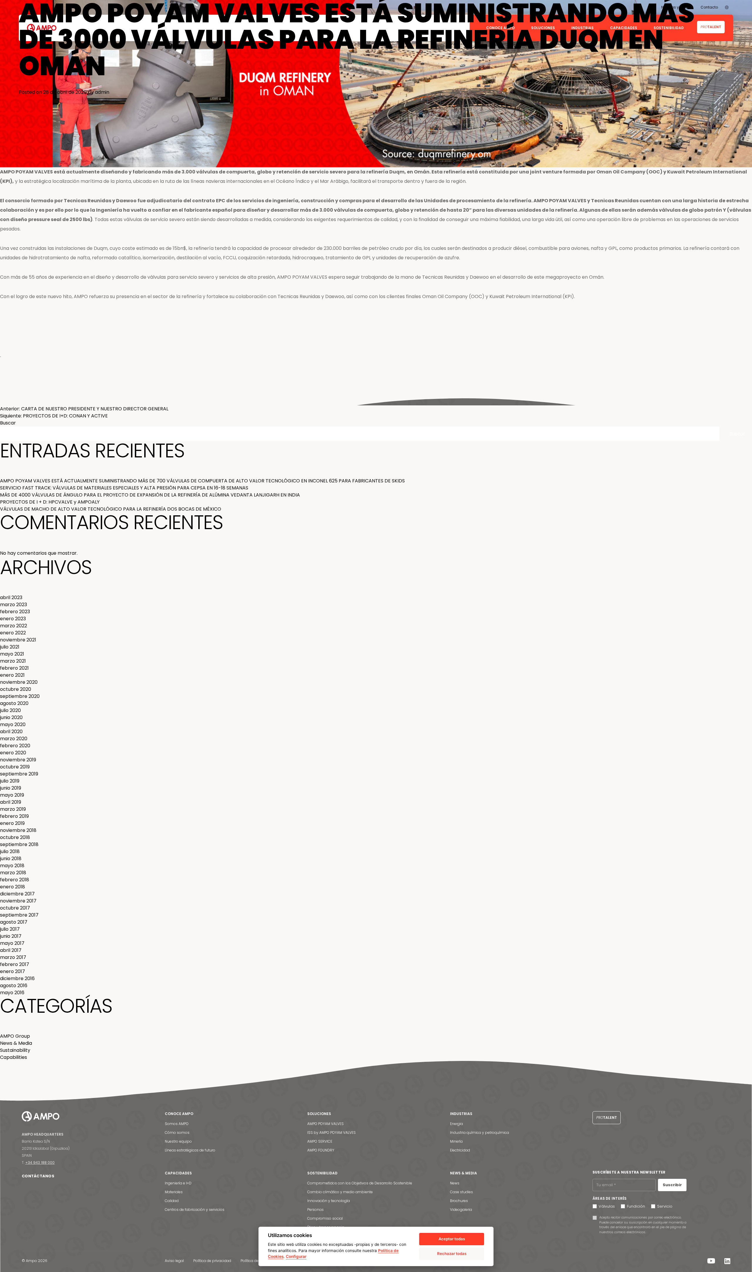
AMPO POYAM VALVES (325, 1123)
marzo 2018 (13, 872)
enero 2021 (12, 675)
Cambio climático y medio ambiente (340, 1191)
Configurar (296, 1256)
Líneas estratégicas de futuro (190, 1150)
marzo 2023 (13, 604)
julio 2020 (10, 710)
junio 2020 (11, 717)
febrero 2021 (14, 668)
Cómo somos (177, 1132)
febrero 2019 (14, 816)
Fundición (636, 1206)
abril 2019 (10, 802)
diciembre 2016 (17, 978)
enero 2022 (13, 632)
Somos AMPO (177, 1123)
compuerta (230, 401)
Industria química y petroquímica (479, 1132)
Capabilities (13, 1057)
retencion (259, 401)
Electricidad (460, 1150)
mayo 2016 (12, 992)
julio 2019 (9, 781)
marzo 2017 (13, 957)
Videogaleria (461, 1209)
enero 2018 (12, 886)
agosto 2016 (13, 985)
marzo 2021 (13, 661)
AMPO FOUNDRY (320, 1150)
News (454, 1183)
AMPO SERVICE (319, 1141)
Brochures (459, 1200)
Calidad (172, 1200)
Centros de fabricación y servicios (194, 1209)
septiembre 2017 (19, 915)
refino (214, 401)
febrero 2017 (14, 964)
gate (246, 401)
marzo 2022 (13, 625)
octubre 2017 (15, 908)
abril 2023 (11, 597)
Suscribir (672, 1185)
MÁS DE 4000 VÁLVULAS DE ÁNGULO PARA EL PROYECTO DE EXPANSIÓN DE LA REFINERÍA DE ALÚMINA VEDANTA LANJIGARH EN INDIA (150, 495)
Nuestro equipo (178, 1141)
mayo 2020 (13, 724)
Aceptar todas (452, 1238)
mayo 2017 (12, 943)
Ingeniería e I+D (178, 1183)
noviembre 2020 (19, 682)
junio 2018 (10, 858)
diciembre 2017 (17, 893)
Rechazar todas (451, 1253)
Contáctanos (38, 1176)
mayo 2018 (12, 865)
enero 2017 (12, 971)
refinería (200, 401)
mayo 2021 (12, 654)
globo (117, 401)
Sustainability (15, 1050)
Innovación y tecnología (328, 1200)
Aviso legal (174, 1260)
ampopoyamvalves (142, 401)
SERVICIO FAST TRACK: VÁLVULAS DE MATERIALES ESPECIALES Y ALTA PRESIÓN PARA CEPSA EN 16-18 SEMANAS (124, 487)
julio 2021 (9, 646)
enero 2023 (13, 618)
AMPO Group (15, 1036)
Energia (456, 1123)
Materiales (174, 1191)
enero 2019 (12, 823)
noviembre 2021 (18, 639)
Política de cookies (257, 1260)
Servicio (664, 1206)
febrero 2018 (14, 879)
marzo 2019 (13, 809)
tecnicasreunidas (176, 401)
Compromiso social (325, 1218)
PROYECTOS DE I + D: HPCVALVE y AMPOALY (50, 502)
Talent (606, 1117)
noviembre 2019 (18, 759)
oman (105, 401)
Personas (315, 1209)
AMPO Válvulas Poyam (65, 401)
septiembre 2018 (19, 844)
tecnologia (278, 401)
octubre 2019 (15, 766)
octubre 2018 (15, 837)
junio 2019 (10, 788)
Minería (456, 1141)
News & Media (32, 401)
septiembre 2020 (20, 696)
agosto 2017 (13, 922)
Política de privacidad (212, 1260)
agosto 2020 (14, 703)
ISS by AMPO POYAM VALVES (331, 1132)
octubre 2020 (15, 689)
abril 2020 (11, 731)
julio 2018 (10, 851)
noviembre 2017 (18, 900)
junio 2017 (10, 936)
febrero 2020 (15, 745)
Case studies (461, 1191)
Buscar (8, 422)
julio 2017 (10, 929)
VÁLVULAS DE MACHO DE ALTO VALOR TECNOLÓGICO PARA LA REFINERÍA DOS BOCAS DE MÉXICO (110, 509)
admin (102, 92)
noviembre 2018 (18, 830)
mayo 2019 (12, 795)
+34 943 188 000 (40, 1162)
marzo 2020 (13, 738)
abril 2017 (10, 950)
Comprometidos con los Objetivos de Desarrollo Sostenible (359, 1183)
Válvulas (607, 1206)
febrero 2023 (15, 611)
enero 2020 (13, 752)
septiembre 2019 (19, 773)
